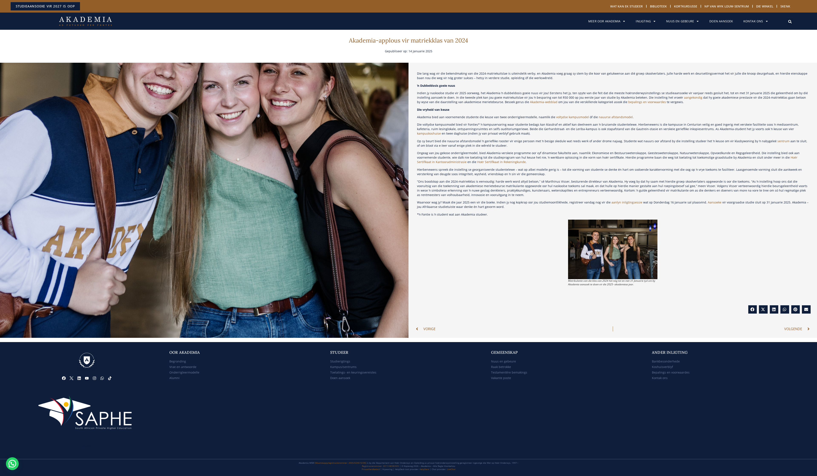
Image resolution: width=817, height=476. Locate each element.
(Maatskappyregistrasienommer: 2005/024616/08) (340, 462)
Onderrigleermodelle (184, 372)
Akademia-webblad (543, 102)
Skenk (785, 6)
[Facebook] (64, 378)
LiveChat (451, 469)
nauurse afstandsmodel (616, 117)
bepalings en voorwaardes (647, 102)
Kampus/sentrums (343, 367)
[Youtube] (87, 378)
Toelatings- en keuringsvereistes (353, 372)
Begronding (177, 361)
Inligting (643, 21)
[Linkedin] (79, 378)
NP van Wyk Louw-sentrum (726, 6)
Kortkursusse (685, 6)
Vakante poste (501, 378)
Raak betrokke (501, 367)
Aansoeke (714, 202)
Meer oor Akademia (604, 21)
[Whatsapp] (102, 378)
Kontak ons (753, 21)
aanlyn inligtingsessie (626, 202)
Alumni (174, 378)
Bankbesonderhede (666, 361)
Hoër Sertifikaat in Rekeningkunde (501, 162)
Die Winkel (764, 6)
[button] (790, 21)
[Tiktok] (110, 378)
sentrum (783, 141)
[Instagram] (94, 378)
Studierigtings (340, 361)
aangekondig (693, 97)
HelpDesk (424, 469)
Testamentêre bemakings (509, 372)
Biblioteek (658, 6)
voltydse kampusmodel (572, 117)
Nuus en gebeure (680, 21)
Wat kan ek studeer (626, 6)
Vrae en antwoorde (182, 367)
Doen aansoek (721, 21)
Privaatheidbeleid (371, 469)
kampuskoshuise (429, 133)
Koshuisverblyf (662, 367)
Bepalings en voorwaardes (671, 372)
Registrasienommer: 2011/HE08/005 (380, 466)
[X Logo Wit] (71, 378)
